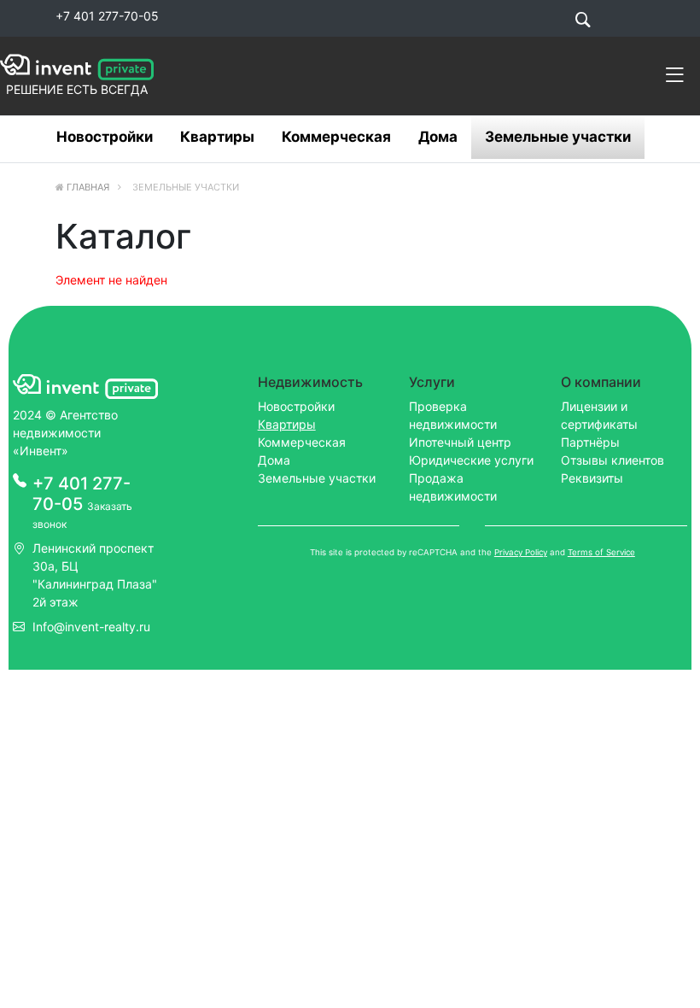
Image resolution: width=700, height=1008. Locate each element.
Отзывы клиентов (612, 460)
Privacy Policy (520, 552)
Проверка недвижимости (453, 415)
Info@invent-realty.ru (91, 626)
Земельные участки (558, 136)
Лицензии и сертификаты (599, 415)
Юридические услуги (471, 460)
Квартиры (217, 136)
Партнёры (590, 442)
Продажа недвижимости (453, 487)
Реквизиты (592, 478)
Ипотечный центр (460, 442)
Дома (438, 136)
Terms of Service (601, 552)
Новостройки (104, 136)
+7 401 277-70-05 (107, 16)
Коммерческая (336, 136)
